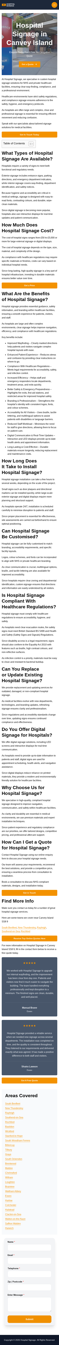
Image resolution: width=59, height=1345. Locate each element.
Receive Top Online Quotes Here (29, 938)
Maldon (9, 1168)
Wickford (9, 1131)
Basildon (9, 1126)
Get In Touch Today (29, 134)
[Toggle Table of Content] (29, 143)
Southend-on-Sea (11, 931)
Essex (8, 1196)
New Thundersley (27, 927)
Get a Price (29, 285)
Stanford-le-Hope (14, 1136)
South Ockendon (13, 1159)
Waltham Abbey (13, 1191)
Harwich (9, 1228)
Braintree (9, 1186)
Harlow (8, 1200)
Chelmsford (11, 1173)
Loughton (10, 1182)
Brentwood (10, 1163)
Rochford (25, 931)
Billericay (10, 1145)
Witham (9, 1177)
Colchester (10, 1205)
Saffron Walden (13, 1223)
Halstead (9, 1209)
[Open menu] (54, 5)
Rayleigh (41, 927)
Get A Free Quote (29, 1080)
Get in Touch (29, 893)
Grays (8, 1154)
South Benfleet (9, 927)
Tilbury (8, 1150)
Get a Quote (28, 64)
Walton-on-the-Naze (15, 1219)
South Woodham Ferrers (17, 1140)
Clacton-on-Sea (13, 1214)
